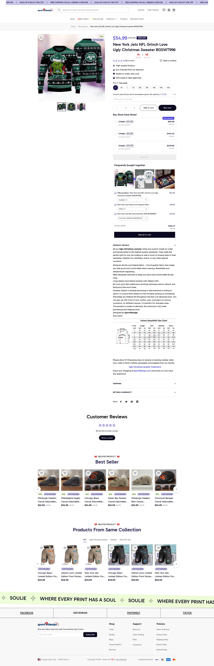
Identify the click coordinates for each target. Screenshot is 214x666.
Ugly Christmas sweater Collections (144, 367)
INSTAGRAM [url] (80, 612)
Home (73, 26)
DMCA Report (63, 659)
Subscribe (90, 634)
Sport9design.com (142, 371)
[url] (26, 613)
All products (83, 26)
